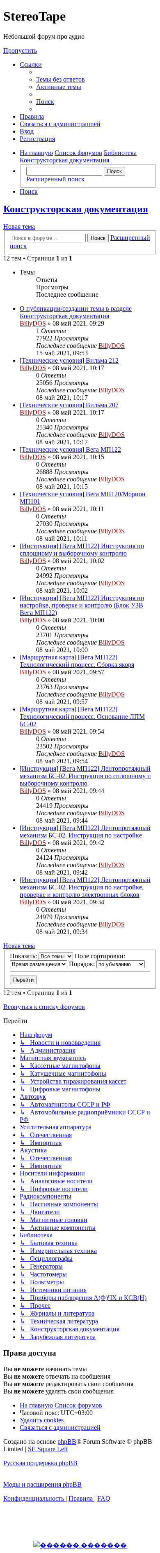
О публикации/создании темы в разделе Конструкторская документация (76, 312)
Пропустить (20, 50)
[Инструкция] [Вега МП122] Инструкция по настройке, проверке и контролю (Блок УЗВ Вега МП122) (82, 605)
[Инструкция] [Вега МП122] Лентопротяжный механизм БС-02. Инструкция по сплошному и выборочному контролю (85, 776)
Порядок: (82, 963)
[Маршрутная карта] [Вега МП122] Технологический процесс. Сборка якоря (77, 661)
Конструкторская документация (75, 209)
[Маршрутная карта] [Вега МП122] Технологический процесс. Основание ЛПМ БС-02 (82, 716)
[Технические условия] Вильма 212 (69, 360)
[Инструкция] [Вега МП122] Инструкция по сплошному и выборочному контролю (82, 549)
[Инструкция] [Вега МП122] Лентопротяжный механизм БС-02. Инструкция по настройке (85, 831)
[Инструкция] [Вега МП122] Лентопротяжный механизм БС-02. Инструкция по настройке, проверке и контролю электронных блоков (85, 887)
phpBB (66, 1441)
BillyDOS (33, 323)
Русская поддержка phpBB (40, 1462)
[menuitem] (60, 79)
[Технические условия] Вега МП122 (70, 449)
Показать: (24, 955)
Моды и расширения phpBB (42, 1484)
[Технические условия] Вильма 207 (69, 404)
